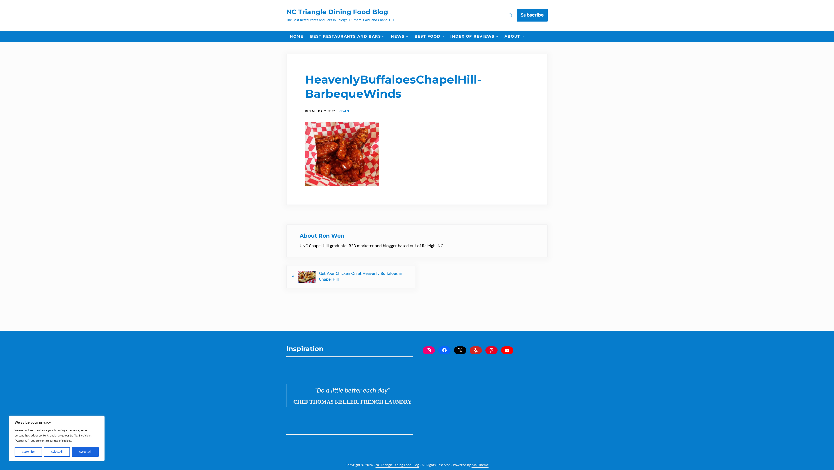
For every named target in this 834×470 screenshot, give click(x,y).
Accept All (85, 451)
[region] (57, 438)
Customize (28, 451)
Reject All (56, 451)
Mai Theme (480, 465)
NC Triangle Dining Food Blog (337, 12)
